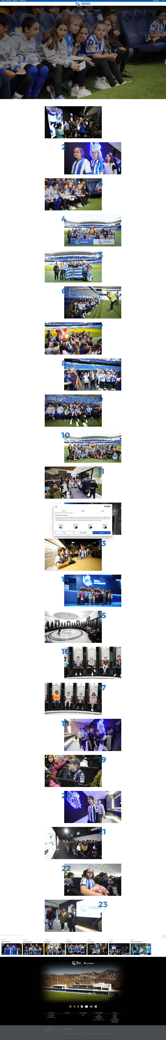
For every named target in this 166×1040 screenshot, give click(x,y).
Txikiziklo (115, 1017)
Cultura (98, 1014)
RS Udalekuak (114, 1018)
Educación (99, 1018)
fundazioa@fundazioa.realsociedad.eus (53, 1030)
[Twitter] (74, 1006)
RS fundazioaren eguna (51, 1017)
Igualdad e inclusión (99, 1017)
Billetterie (8, 0)
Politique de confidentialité (70, 1029)
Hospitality (15, 0)
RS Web (3, 0)
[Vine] (91, 1006)
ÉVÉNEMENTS (23, 0)
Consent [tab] (63, 510)
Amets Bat (115, 1016)
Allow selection (83, 532)
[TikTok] (82, 1006)
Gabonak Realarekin (115, 1020)
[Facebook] (78, 1006)
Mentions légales (67, 1028)
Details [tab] (83, 510)
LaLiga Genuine (81, 10)
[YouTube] (86, 1006)
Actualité (66, 10)
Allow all (102, 532)
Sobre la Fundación (51, 1014)
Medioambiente (99, 1016)
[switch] (76, 527)
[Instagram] (70, 1006)
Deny (64, 532)
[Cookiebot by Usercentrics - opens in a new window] (105, 507)
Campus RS (115, 1014)
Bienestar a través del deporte (99, 1019)
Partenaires (51, 1016)
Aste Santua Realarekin (114, 1019)
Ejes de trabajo (97, 10)
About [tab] (102, 510)
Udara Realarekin (114, 1022)
